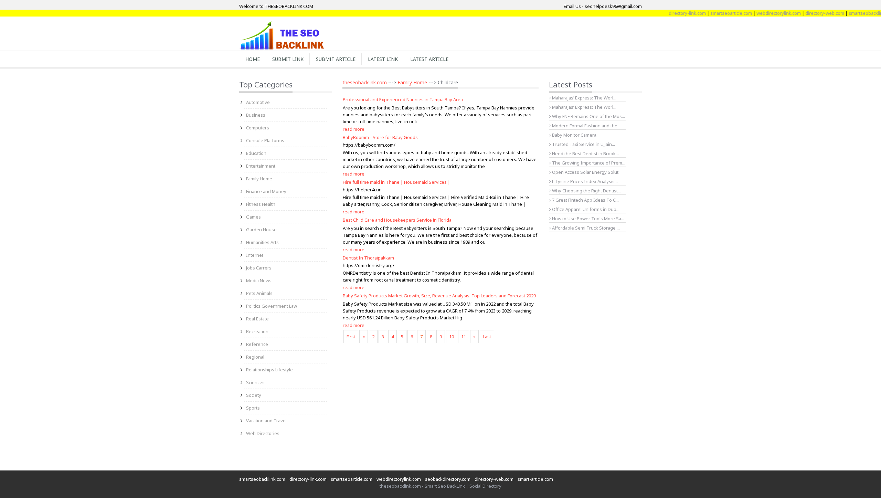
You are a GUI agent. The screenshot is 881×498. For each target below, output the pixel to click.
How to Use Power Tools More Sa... (587, 218)
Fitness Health (260, 204)
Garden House (261, 229)
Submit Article (335, 59)
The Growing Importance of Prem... (588, 163)
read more (353, 129)
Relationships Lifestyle (269, 370)
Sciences (255, 382)
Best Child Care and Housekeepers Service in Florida (397, 220)
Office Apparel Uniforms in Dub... (585, 209)
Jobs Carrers (259, 268)
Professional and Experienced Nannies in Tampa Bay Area (403, 99)
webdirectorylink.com (768, 13)
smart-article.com (535, 479)
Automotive (258, 102)
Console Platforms (265, 140)
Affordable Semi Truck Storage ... (585, 228)
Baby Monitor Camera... (575, 135)
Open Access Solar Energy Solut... (586, 172)
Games (253, 217)
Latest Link (383, 59)
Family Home (259, 179)
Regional (255, 357)
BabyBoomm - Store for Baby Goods (380, 137)
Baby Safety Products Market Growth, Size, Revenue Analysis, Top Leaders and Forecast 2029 (439, 296)
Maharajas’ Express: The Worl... (583, 98)
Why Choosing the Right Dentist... (586, 191)
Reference (257, 344)
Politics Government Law (271, 306)
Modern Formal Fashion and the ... (586, 126)
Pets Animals (259, 293)
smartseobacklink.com (262, 479)
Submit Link (288, 59)
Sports (253, 408)
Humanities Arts (262, 242)
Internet (254, 255)
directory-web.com (814, 13)
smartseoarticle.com (721, 13)
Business (255, 115)
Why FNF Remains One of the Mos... (588, 116)
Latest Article (429, 59)
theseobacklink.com (364, 82)
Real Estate (257, 319)
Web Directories (262, 433)
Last (487, 336)
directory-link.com (677, 13)
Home (252, 59)
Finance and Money (266, 191)
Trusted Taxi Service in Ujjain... (583, 144)
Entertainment (260, 166)
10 (451, 336)
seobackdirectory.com (447, 479)
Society (253, 395)
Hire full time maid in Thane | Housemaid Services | (396, 182)
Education (256, 153)
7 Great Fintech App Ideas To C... (585, 200)
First (351, 336)
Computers (257, 128)
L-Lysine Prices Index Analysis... (584, 181)
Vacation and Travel (266, 420)
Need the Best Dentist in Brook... (585, 153)
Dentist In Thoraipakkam (368, 258)
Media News (259, 280)
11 (463, 336)
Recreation (257, 331)
